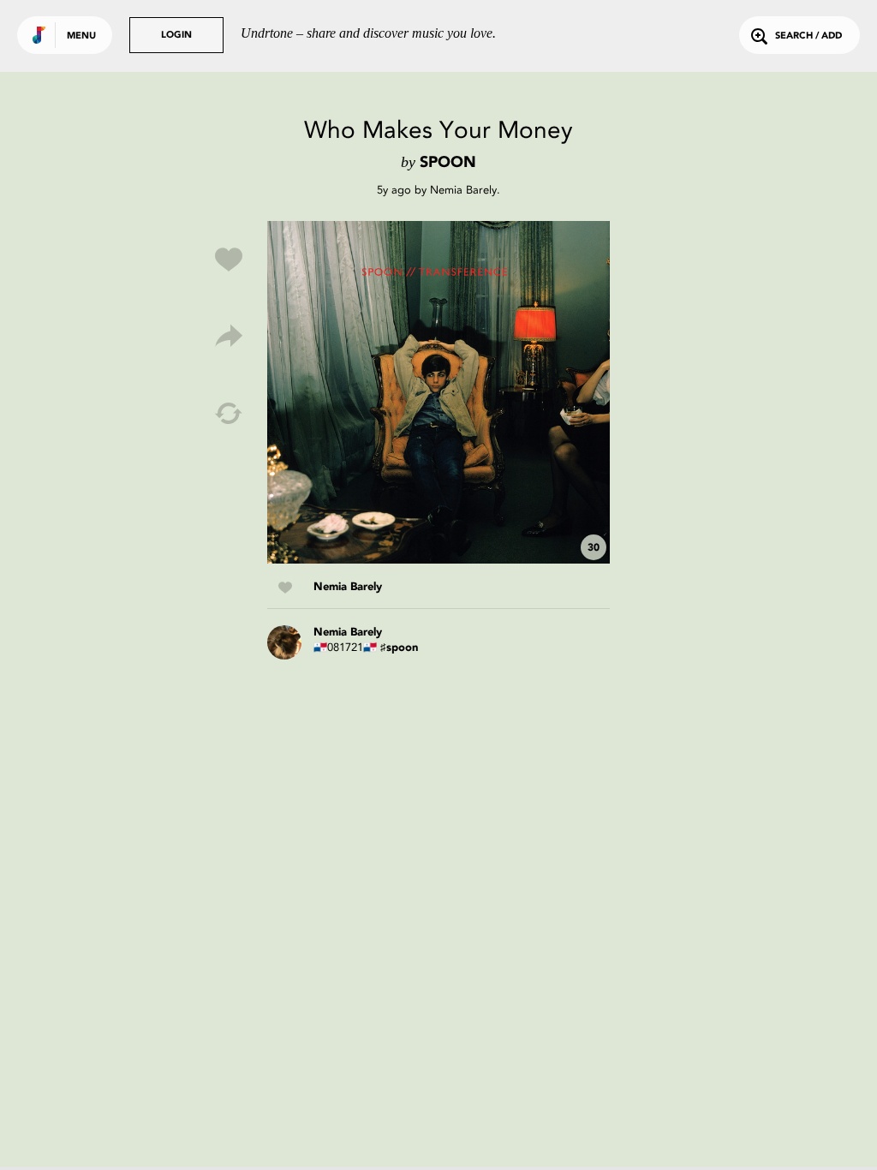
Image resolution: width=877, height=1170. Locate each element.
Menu (81, 36)
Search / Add (808, 36)
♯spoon (399, 648)
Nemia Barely (463, 189)
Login (176, 35)
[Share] (228, 336)
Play (438, 392)
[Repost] (228, 413)
